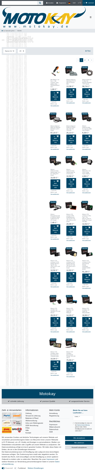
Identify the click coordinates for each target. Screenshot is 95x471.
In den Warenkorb (55, 96)
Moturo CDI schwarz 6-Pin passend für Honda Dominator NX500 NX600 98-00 (86, 265)
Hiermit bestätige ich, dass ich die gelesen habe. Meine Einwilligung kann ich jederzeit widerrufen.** (83, 426)
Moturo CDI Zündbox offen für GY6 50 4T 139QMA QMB (55, 354)
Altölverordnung (31, 421)
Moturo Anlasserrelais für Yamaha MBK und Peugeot (87, 128)
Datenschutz (53, 429)
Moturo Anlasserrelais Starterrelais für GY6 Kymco (70, 171)
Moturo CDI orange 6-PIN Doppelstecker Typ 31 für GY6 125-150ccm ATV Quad (71, 218)
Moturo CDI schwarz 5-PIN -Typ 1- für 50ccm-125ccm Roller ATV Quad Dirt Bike (87, 218)
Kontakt (28, 433)
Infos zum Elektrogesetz (34, 423)
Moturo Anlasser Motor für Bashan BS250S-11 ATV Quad (55, 128)
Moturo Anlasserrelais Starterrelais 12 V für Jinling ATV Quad (55, 172)
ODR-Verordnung (31, 425)
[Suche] (40, 3)
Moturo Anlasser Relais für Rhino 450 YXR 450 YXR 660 (71, 128)
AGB (51, 432)
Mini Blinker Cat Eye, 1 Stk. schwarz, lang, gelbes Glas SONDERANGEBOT (55, 83)
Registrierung (54, 416)
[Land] (69, 3)
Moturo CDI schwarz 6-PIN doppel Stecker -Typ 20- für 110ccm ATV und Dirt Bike (55, 264)
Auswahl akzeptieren (79, 447)
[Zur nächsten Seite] (91, 60)
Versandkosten (55, 106)
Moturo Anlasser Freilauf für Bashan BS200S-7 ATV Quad (87, 82)
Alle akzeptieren (79, 438)
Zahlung (28, 413)
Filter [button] (89, 51)
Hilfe (27, 430)
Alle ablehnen (79, 443)
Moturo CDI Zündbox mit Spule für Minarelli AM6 (86, 310)
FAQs (27, 428)
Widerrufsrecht (54, 427)
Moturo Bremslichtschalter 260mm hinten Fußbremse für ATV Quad (55, 217)
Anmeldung (53, 413)
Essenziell (9, 468)
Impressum (53, 424)
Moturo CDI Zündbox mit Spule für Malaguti (69, 310)
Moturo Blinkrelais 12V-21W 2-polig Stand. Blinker (86, 171)
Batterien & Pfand (31, 418)
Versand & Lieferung (32, 416)
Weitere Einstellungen (36, 468)
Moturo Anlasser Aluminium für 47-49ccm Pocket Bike (71, 82)
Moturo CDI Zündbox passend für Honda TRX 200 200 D (70, 354)
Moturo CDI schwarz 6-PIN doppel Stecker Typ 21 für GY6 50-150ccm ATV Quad (70, 264)
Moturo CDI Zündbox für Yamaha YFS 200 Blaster (55, 310)
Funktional (22, 468)
